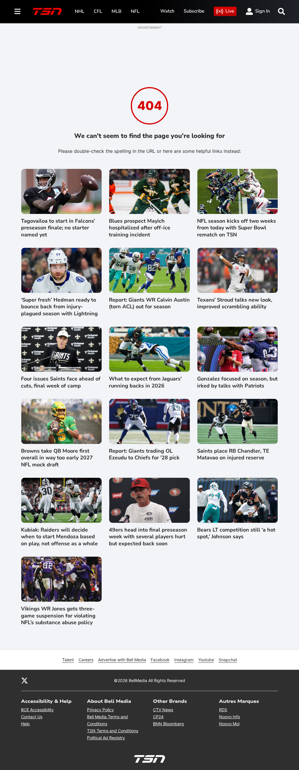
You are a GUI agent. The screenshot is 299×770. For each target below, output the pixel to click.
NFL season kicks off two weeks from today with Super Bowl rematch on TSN (236, 228)
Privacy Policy (100, 709)
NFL (135, 11)
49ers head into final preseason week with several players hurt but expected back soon (148, 537)
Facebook (160, 659)
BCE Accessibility (37, 709)
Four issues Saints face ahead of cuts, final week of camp (60, 382)
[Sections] (17, 11)
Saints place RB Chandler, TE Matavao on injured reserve (233, 454)
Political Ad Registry (106, 737)
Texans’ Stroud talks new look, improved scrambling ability (234, 303)
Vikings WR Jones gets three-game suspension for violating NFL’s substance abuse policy (58, 615)
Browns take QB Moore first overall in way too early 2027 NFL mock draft (57, 458)
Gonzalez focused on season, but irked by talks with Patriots (237, 382)
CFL (98, 11)
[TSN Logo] (47, 11)
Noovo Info (229, 716)
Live (229, 11)
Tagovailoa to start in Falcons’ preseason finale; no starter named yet (58, 228)
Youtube (206, 659)
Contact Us (31, 716)
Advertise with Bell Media (122, 659)
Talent (68, 659)
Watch (167, 11)
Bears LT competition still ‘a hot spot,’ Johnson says (236, 533)
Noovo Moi (229, 723)
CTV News (163, 709)
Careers (86, 659)
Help (25, 723)
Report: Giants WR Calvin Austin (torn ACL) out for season (149, 303)
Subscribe (194, 11)
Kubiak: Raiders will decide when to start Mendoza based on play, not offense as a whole (59, 537)
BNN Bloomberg (168, 723)
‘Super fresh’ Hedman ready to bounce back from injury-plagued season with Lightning (59, 307)
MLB (116, 11)
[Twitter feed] (24, 680)
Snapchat (228, 659)
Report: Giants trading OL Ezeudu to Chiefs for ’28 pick (144, 454)
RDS (223, 709)
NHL (79, 11)
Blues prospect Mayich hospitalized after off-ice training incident (139, 228)
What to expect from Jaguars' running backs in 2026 (145, 382)
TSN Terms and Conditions (112, 730)
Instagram (184, 659)
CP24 (158, 716)
